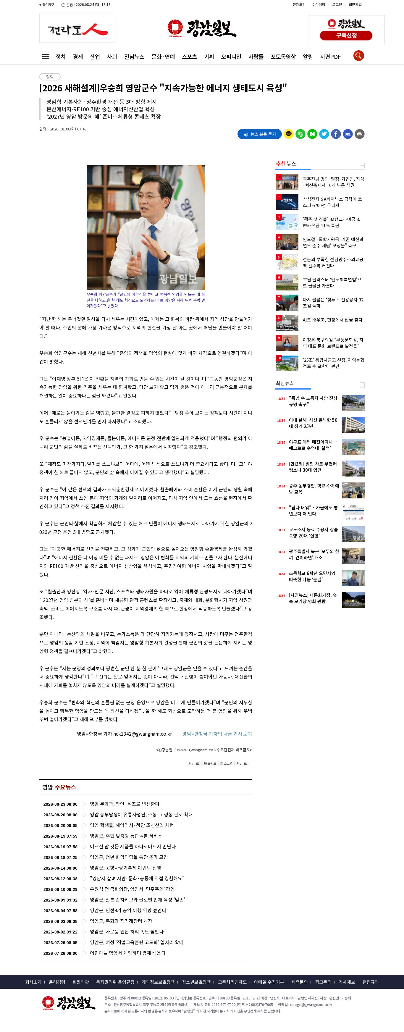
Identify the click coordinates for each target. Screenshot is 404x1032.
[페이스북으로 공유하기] (336, 132)
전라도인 (299, 4)
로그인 (337, 4)
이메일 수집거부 (269, 982)
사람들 (256, 56)
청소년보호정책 (196, 982)
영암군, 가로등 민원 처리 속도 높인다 (127, 931)
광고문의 (323, 982)
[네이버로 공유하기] (312, 132)
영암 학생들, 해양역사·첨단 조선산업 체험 (132, 825)
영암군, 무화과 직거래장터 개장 (121, 921)
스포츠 (189, 56)
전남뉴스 (134, 56)
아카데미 (318, 4)
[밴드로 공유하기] (300, 132)
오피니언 (231, 56)
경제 (78, 56)
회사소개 (33, 982)
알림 (308, 56)
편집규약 (370, 982)
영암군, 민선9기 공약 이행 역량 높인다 (128, 910)
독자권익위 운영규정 (115, 982)
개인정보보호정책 (158, 982)
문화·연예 (163, 56)
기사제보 (347, 982)
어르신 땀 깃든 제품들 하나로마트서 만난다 (133, 846)
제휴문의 (299, 982)
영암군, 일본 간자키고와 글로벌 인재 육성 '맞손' (137, 900)
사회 (112, 56)
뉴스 (286, 163)
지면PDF (330, 56)
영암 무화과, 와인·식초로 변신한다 (124, 804)
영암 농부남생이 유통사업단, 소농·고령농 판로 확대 (141, 814)
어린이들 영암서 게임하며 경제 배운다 (128, 953)
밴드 (354, 9)
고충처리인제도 (232, 982)
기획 (209, 56)
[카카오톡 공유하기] (289, 132)
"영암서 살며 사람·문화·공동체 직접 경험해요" (137, 878)
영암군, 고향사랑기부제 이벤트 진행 (125, 868)
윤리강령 (57, 982)
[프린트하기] (360, 132)
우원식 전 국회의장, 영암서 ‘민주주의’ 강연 (132, 889)
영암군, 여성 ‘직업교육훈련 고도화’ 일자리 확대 (137, 942)
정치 (61, 56)
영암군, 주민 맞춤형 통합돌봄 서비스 (126, 836)
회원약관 (80, 982)
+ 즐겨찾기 (47, 4)
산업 (95, 56)
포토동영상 (283, 56)
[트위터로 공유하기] (324, 132)
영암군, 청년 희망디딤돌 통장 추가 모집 (129, 857)
